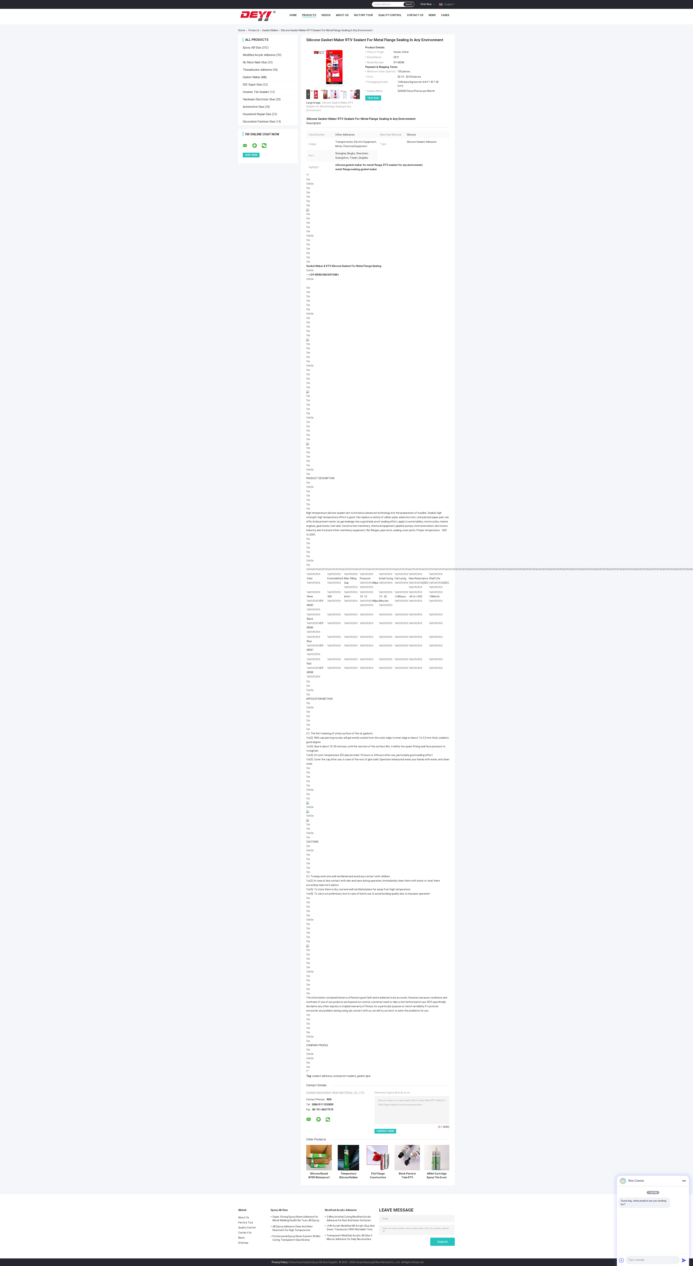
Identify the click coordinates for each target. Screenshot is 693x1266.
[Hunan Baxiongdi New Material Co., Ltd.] (258, 16)
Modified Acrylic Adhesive (259, 55)
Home (293, 15)
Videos (325, 15)
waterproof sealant (344, 1076)
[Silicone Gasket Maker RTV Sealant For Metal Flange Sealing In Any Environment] (331, 67)
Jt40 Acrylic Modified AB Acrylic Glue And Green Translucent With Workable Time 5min (350, 1228)
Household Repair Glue (257, 114)
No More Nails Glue (255, 62)
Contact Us (415, 15)
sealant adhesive (322, 1076)
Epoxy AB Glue (252, 47)
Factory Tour (363, 15)
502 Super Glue (252, 84)
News (432, 15)
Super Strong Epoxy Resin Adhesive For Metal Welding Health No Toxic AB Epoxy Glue (296, 1219)
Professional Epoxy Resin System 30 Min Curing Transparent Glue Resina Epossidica (296, 1238)
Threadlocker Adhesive (257, 69)
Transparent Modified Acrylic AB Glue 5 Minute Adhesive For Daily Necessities (349, 1237)
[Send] (684, 1260)
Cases (445, 15)
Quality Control (390, 15)
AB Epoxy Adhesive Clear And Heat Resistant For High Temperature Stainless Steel (293, 1229)
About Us (342, 15)
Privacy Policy (280, 1262)
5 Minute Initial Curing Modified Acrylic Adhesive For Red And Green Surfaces (349, 1218)
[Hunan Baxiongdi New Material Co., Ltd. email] (247, 145)
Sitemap (243, 1242)
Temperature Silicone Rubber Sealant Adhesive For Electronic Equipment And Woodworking (348, 1175)
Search (408, 4)
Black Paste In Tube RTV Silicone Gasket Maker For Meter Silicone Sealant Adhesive (407, 1175)
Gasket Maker (270, 30)
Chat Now (426, 4)
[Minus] (684, 1181)
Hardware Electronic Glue (259, 99)
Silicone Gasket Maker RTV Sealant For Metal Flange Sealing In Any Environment (329, 106)
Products (309, 15)
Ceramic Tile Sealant (256, 92)
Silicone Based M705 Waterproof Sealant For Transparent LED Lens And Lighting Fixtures (319, 1175)
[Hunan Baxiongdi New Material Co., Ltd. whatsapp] (256, 145)
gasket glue (364, 1076)
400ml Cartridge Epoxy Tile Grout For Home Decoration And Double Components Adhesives (437, 1175)
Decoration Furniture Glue (259, 121)
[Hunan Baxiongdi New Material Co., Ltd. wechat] (266, 145)
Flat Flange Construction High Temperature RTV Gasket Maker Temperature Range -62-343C (378, 1175)
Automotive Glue (253, 106)
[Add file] (621, 1260)
